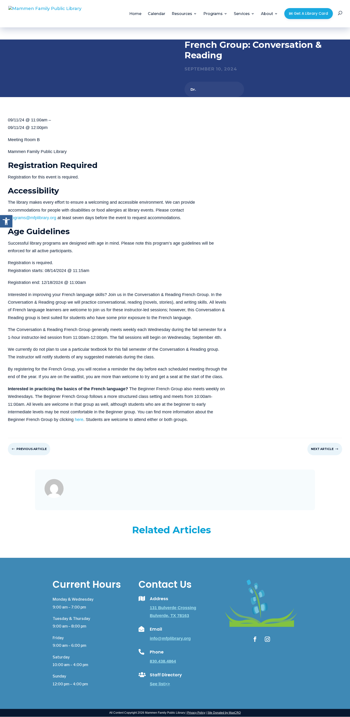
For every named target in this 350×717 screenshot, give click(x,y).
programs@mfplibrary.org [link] (32, 217)
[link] (6, 221)
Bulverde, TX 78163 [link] (169, 615)
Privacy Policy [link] (196, 712)
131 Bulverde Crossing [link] (173, 607)
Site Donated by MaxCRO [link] (224, 712)
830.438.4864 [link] (163, 661)
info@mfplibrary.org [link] (170, 638)
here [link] (79, 419)
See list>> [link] (160, 684)
